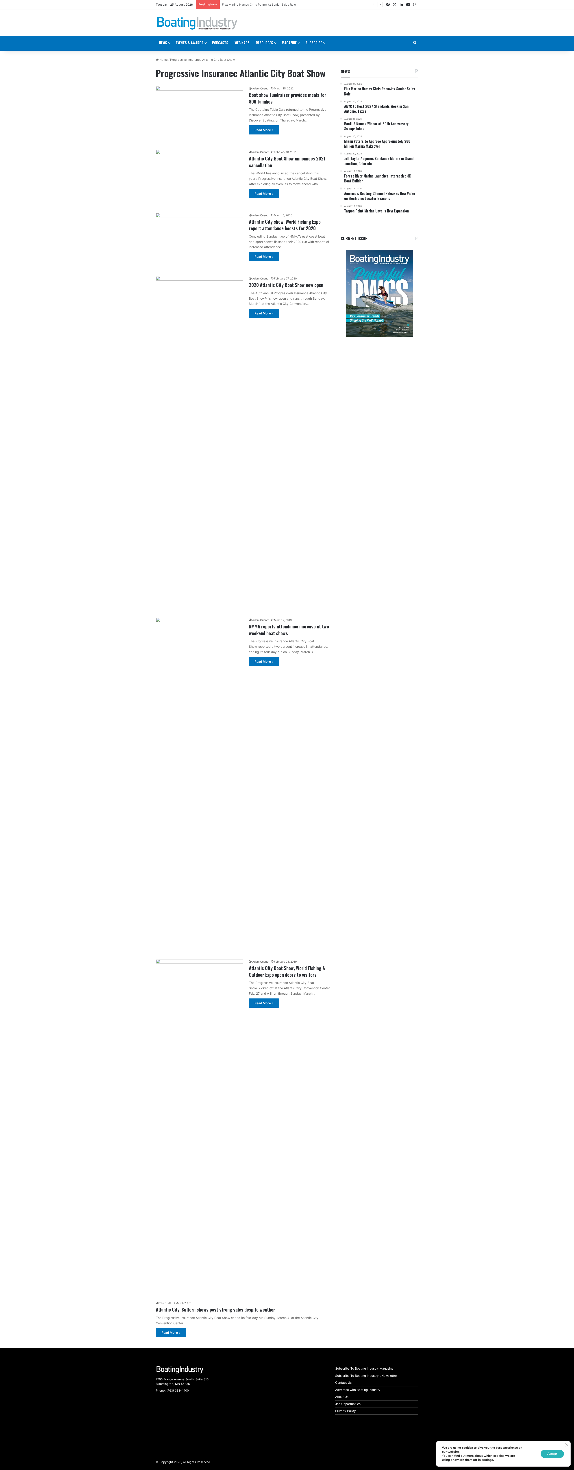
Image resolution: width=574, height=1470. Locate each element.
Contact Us (343, 1382)
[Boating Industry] (197, 23)
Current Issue (354, 238)
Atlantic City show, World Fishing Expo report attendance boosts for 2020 (285, 225)
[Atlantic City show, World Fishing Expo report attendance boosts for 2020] (199, 242)
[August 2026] (379, 293)
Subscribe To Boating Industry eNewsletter (366, 1375)
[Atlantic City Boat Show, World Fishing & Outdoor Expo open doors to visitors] (199, 1127)
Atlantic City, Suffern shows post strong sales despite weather (215, 1309)
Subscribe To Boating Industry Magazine (364, 1368)
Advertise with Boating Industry (357, 1390)
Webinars (242, 42)
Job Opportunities (348, 1404)
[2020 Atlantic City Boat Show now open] (199, 444)
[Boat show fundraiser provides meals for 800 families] (199, 115)
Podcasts (220, 42)
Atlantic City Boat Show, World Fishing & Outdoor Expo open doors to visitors (287, 971)
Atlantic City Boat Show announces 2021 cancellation (287, 161)
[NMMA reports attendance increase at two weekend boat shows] (199, 786)
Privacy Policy (345, 1411)
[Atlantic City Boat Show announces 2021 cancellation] (199, 179)
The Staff (165, 1303)
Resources (264, 42)
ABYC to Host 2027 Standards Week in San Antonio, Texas (263, 4)
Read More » (263, 130)
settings (487, 1460)
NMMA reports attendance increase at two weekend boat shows (289, 629)
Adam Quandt (260, 88)
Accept (552, 1454)
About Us (341, 1397)
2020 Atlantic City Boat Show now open (286, 284)
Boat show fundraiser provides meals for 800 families (287, 98)
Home (163, 59)
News (345, 71)
